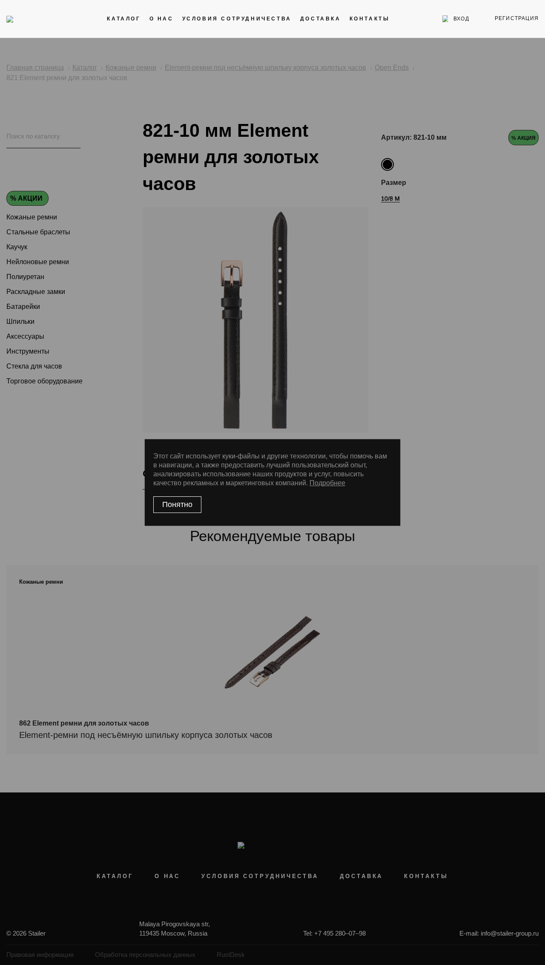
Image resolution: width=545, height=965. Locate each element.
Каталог (124, 19)
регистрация (517, 18)
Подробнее (327, 483)
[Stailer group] (30, 19)
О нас (161, 19)
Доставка (320, 19)
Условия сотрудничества (237, 19)
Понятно (177, 504)
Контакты (370, 19)
